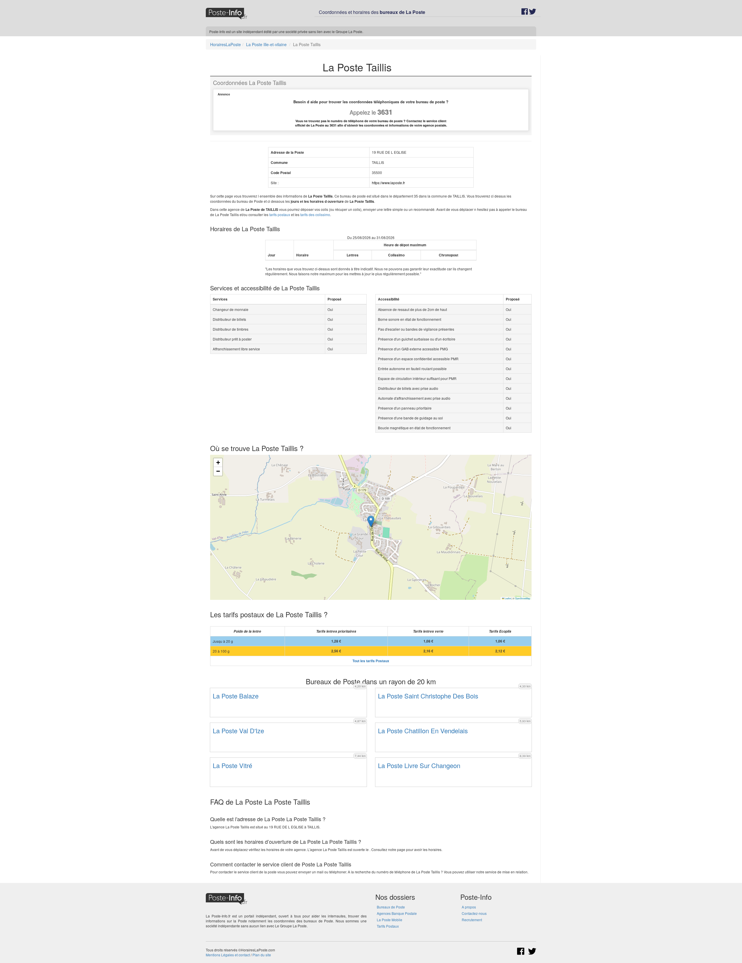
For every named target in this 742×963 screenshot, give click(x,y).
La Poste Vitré (232, 765)
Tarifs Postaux (388, 926)
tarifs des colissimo (315, 214)
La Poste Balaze (236, 695)
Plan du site (261, 954)
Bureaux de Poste (391, 906)
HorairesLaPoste (225, 44)
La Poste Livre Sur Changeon (419, 765)
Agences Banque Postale (397, 913)
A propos (469, 906)
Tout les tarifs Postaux (370, 660)
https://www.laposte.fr (388, 182)
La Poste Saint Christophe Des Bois (428, 695)
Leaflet (507, 598)
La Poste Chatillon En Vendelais (423, 730)
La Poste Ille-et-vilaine (266, 44)
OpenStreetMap (522, 598)
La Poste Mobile (389, 919)
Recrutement (472, 919)
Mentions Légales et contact (228, 954)
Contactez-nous (474, 913)
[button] (370, 521)
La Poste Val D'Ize (238, 730)
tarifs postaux (279, 214)
